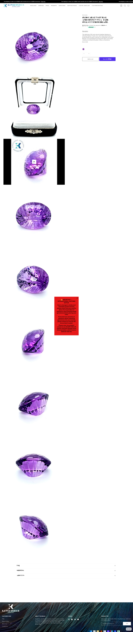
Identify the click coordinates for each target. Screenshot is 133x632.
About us (20, 575)
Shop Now (43, 1)
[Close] (77, 298)
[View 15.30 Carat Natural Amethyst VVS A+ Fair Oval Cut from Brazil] (34, 162)
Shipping (20, 570)
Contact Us (5, 626)
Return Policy (5, 621)
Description (85, 31)
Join (127, 623)
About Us (4, 623)
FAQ (18, 565)
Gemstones (84, 15)
